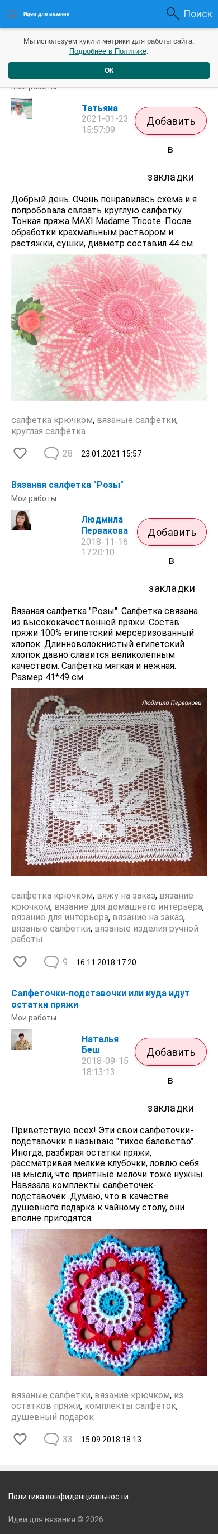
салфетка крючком (52, 420)
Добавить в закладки (170, 125)
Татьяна (100, 108)
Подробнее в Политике (107, 51)
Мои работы (33, 498)
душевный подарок (52, 1417)
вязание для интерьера (59, 917)
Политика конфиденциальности (68, 1496)
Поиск (197, 14)
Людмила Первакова (104, 525)
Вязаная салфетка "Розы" (67, 484)
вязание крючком (132, 1395)
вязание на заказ (147, 917)
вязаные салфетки (136, 420)
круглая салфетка (48, 431)
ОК (109, 70)
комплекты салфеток (130, 1405)
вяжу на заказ (126, 895)
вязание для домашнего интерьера (128, 906)
